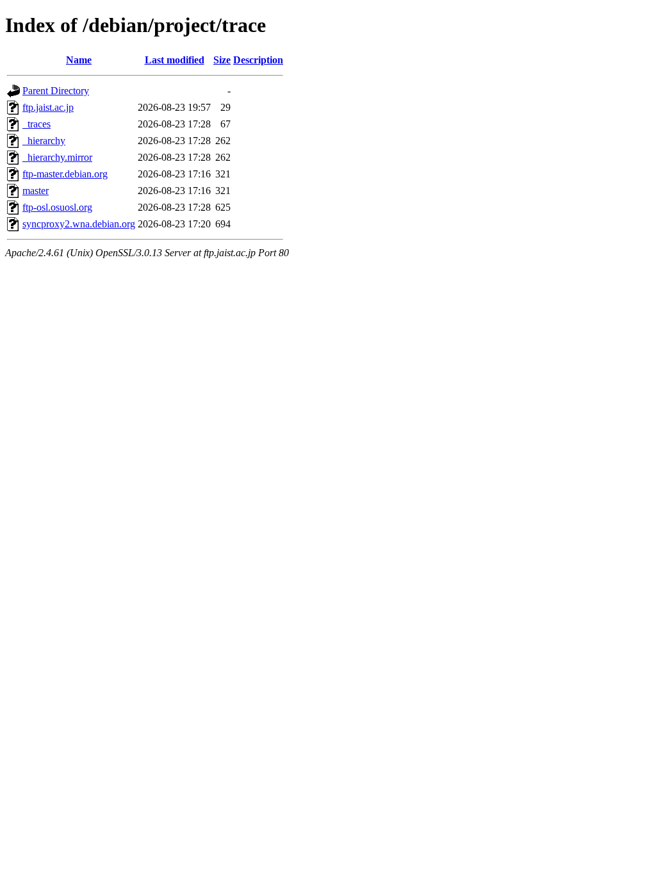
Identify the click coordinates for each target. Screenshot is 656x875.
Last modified (174, 59)
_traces (36, 124)
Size (222, 59)
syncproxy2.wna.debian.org (78, 223)
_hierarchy (43, 140)
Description (258, 59)
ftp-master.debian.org (65, 173)
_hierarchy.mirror (57, 157)
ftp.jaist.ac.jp (48, 107)
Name (79, 59)
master (35, 190)
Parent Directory (55, 90)
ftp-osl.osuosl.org (57, 207)
